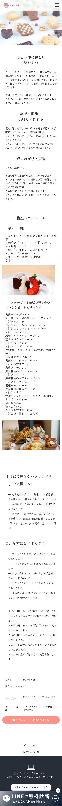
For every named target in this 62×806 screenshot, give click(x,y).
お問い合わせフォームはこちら (31, 787)
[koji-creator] (11, 5)
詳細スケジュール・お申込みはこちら (31, 720)
